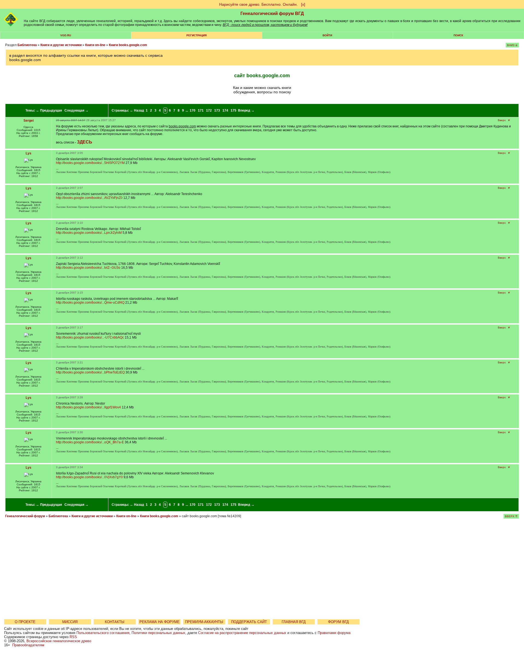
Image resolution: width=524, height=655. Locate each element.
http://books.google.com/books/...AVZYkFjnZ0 (89, 198)
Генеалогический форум (25, 516)
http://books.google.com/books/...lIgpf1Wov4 (88, 407)
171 (201, 110)
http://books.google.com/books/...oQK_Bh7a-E (90, 442)
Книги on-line (95, 45)
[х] (303, 4)
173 (217, 110)
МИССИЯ (70, 622)
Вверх (502, 120)
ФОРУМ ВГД (338, 622)
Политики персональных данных (158, 633)
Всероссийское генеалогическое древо (58, 641)
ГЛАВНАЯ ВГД (294, 622)
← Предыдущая (49, 110)
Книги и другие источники (61, 45)
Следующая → (76, 110)
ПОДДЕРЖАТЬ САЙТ (249, 622)
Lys (28, 153)
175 (233, 110)
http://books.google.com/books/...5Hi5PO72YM (90, 163)
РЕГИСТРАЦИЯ (196, 35)
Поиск (458, 35)
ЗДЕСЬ (84, 142)
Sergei (28, 120)
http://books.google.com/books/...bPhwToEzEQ (90, 372)
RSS (73, 637)
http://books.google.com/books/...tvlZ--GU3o (88, 268)
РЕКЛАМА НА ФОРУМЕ (159, 622)
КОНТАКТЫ (114, 622)
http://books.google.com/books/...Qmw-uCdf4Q (90, 302)
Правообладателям (28, 645)
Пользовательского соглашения (102, 633)
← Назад (137, 110)
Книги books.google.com (128, 45)
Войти (327, 35)
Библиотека (27, 45)
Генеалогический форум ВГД (272, 13)
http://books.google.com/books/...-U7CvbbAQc (90, 337)
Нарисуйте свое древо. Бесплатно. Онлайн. (258, 4)
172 (209, 110)
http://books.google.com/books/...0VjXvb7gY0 (89, 477)
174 (225, 110)
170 (192, 110)
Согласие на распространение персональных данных (242, 633)
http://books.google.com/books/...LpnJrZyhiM (89, 233)
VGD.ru (65, 35)
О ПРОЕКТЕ (25, 622)
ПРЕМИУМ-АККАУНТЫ (204, 622)
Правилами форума (334, 633)
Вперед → (246, 110)
